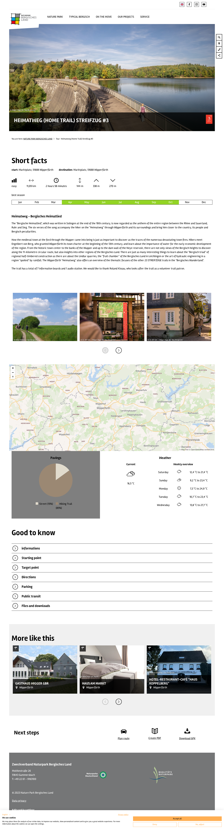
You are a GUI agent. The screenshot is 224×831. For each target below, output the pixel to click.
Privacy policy (123, 815)
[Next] (119, 350)
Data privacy (19, 800)
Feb (37, 202)
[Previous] (105, 350)
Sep (154, 202)
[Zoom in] (13, 368)
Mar (53, 202)
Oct (170, 202)
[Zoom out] (13, 372)
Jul (120, 202)
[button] (189, 4)
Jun (103, 202)
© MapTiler (183, 449)
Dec (204, 202)
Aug (137, 202)
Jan (20, 202)
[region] (112, 407)
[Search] (219, 37)
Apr (70, 202)
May (86, 202)
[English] (182, 4)
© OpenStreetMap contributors (201, 449)
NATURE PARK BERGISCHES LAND (37, 139)
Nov (187, 202)
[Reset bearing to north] (13, 377)
